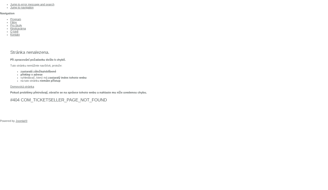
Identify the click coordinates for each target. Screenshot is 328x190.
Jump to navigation (22, 7)
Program (15, 19)
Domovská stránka (22, 86)
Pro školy (16, 25)
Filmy (13, 22)
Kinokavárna (18, 28)
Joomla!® (21, 120)
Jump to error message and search (32, 4)
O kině (14, 31)
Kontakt (15, 34)
